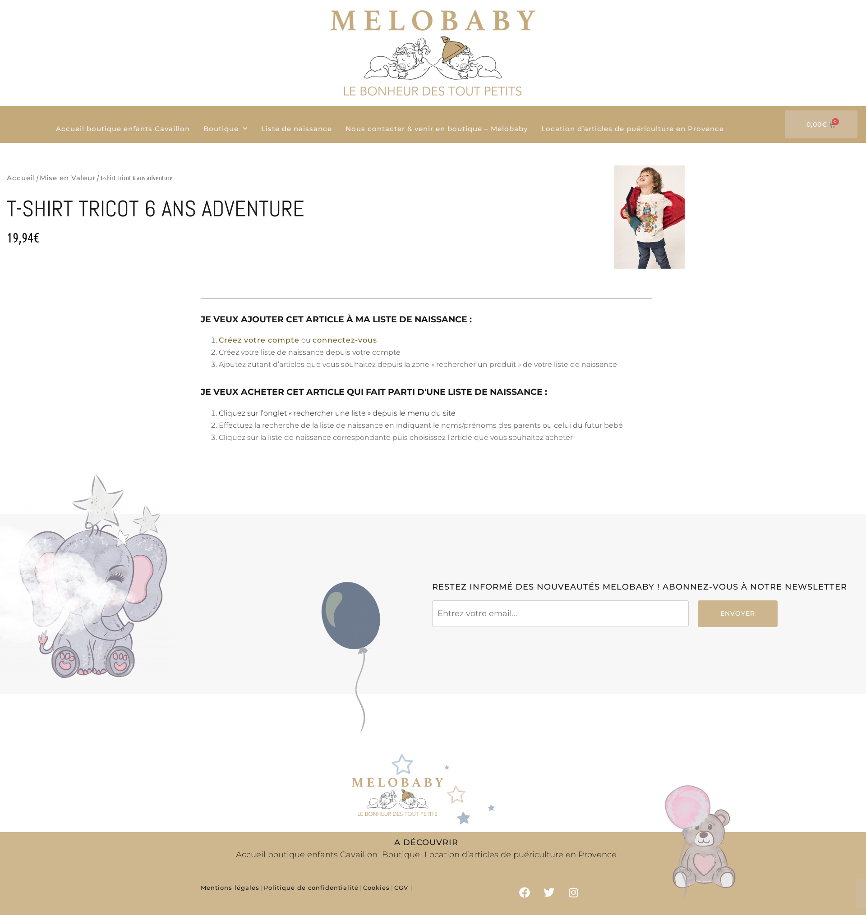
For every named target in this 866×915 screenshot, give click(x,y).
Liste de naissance (296, 128)
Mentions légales (230, 887)
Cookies (376, 887)
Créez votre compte (259, 340)
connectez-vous (345, 340)
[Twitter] (548, 892)
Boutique (221, 128)
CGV (402, 887)
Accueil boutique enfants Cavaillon (123, 128)
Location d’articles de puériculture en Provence (632, 128)
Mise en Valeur (68, 178)
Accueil (21, 178)
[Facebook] (524, 892)
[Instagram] (573, 892)
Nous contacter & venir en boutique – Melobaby (436, 128)
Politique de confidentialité (311, 887)
